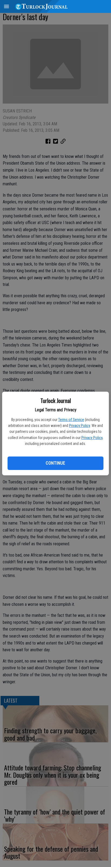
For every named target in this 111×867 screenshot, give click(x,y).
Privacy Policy (79, 425)
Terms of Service (71, 419)
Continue (55, 463)
